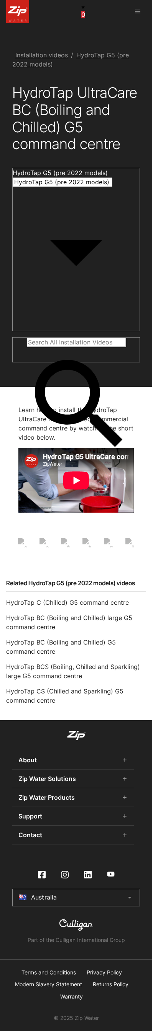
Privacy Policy (104, 972)
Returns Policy (110, 984)
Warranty (71, 997)
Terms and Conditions (48, 972)
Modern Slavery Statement (48, 984)
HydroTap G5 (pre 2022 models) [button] (60, 173)
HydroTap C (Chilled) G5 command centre (67, 602)
